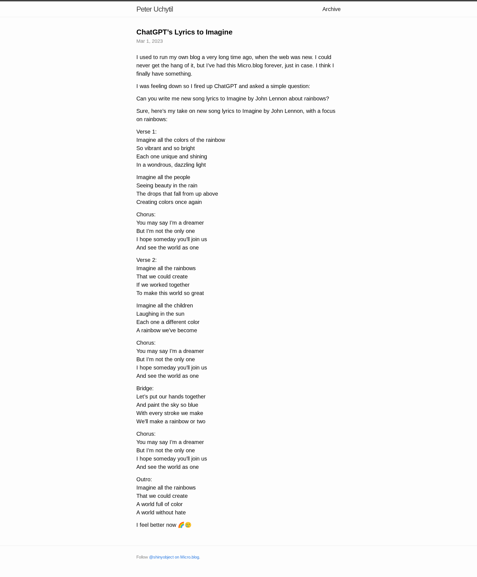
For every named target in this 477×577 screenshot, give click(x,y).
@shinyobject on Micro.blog (174, 557)
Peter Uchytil (154, 9)
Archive (331, 9)
